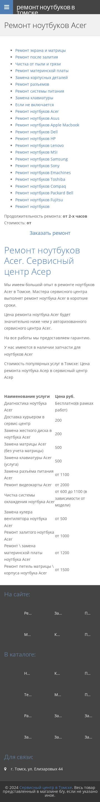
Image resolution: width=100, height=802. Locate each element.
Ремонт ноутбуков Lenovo (39, 145)
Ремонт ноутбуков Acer (37, 111)
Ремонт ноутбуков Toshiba (40, 179)
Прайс (91, 634)
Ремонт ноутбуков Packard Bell (44, 192)
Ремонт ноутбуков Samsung (41, 159)
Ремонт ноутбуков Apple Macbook (47, 125)
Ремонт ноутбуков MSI (36, 152)
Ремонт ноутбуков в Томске (46, 8)
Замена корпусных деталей (41, 77)
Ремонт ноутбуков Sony (37, 165)
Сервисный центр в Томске (45, 787)
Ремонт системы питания (39, 91)
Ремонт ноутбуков (32, 206)
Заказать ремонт (50, 233)
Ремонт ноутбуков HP (35, 138)
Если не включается (34, 104)
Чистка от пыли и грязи (38, 64)
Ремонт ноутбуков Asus (37, 118)
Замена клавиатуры (34, 97)
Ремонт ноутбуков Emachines (43, 172)
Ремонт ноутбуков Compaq (40, 186)
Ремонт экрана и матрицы (40, 50)
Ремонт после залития (36, 57)
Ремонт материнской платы (42, 70)
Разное (31, 715)
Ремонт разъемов (32, 84)
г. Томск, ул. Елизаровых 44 (36, 769)
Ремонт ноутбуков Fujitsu (39, 199)
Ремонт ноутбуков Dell (36, 131)
